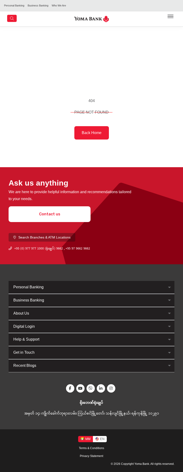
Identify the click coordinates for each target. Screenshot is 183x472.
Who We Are (59, 5)
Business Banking (38, 5)
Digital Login (24, 326)
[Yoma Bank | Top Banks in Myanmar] (91, 19)
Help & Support (26, 339)
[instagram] (112, 388)
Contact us (49, 214)
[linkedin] (102, 388)
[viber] (91, 388)
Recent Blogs (24, 365)
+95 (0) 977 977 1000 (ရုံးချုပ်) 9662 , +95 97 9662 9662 (52, 249)
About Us (21, 313)
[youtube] (81, 388)
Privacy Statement (91, 456)
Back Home (92, 133)
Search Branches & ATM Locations (44, 237)
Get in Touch (24, 352)
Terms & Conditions (91, 448)
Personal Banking (14, 5)
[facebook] (71, 388)
